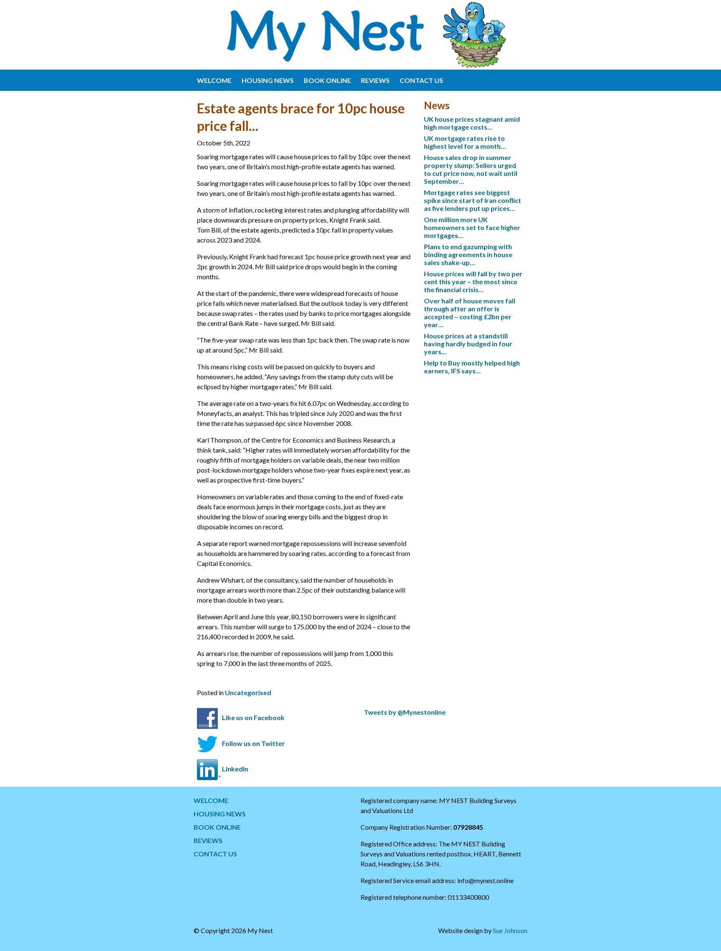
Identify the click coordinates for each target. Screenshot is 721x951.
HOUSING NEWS (268, 80)
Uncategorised (248, 692)
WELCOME (214, 80)
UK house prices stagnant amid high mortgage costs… (472, 123)
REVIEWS (375, 80)
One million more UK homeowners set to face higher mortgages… (472, 227)
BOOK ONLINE (327, 80)
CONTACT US (421, 80)
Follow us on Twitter (253, 743)
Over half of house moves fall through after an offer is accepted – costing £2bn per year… (469, 312)
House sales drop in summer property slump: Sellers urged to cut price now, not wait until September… (470, 169)
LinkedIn (235, 769)
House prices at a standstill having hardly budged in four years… (468, 343)
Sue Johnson (510, 930)
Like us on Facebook (253, 718)
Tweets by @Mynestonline (405, 712)
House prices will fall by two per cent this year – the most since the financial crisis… (473, 281)
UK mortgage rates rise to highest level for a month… (465, 142)
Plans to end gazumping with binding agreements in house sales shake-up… (468, 254)
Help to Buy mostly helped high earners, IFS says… (472, 367)
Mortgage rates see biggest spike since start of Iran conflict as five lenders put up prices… (472, 200)
